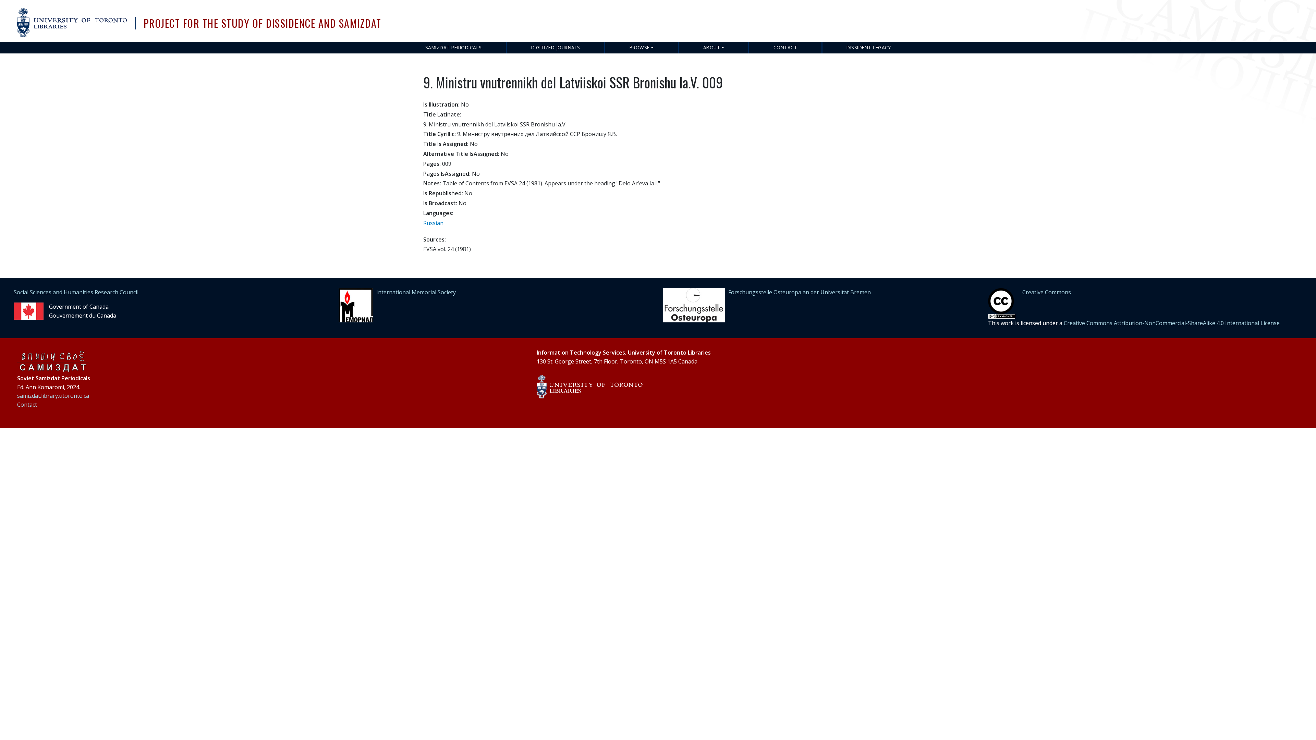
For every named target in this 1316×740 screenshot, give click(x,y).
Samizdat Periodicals (453, 47)
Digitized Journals (555, 47)
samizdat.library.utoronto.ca (53, 395)
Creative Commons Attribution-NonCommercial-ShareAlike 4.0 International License (1172, 323)
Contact (785, 47)
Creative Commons (1046, 292)
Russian (433, 223)
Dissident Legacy (868, 47)
